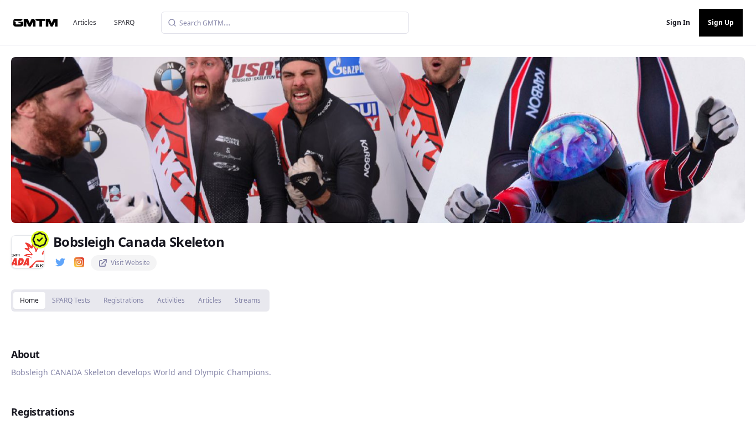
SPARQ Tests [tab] (71, 300)
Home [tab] (29, 300)
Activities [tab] (171, 300)
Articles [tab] (209, 300)
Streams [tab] (248, 300)
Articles (84, 22)
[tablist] (140, 300)
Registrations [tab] (123, 300)
